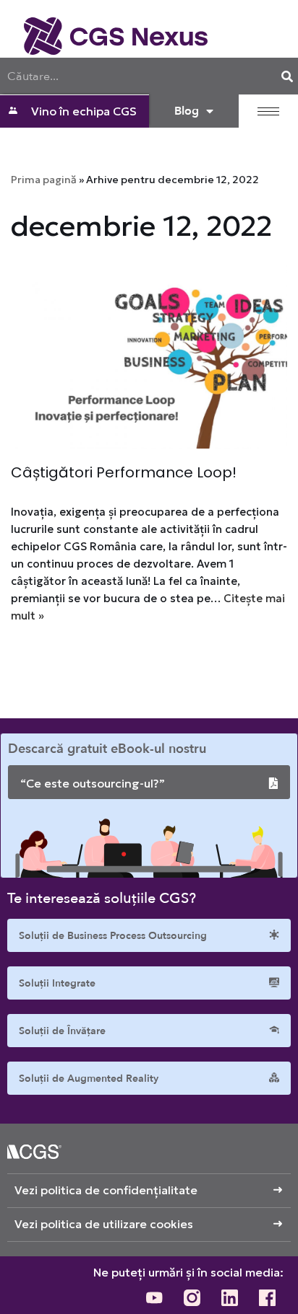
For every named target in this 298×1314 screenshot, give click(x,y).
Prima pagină (44, 179)
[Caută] (287, 76)
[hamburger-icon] (268, 111)
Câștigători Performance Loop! (124, 472)
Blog (186, 111)
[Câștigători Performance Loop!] (149, 357)
